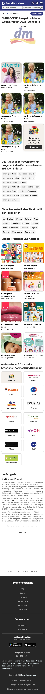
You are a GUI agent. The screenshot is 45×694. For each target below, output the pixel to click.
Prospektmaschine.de (28, 675)
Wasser (19, 219)
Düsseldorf (30, 187)
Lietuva (9, 666)
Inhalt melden (22, 597)
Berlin (9, 174)
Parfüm (10, 219)
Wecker (6, 223)
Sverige (30, 666)
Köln (28, 178)
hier (12, 500)
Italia (4, 666)
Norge (24, 666)
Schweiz (5, 663)
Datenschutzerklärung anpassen (22, 680)
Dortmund (27, 191)
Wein (36, 219)
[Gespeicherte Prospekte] (33, 3)
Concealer (13, 227)
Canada (39, 661)
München (11, 178)
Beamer (35, 223)
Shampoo (24, 227)
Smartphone (30, 232)
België (33, 661)
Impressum (22, 609)
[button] (37, 3)
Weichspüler (17, 232)
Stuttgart (11, 187)
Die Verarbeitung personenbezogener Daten (22, 689)
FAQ (22, 589)
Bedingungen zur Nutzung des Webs (22, 685)
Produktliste (22, 605)
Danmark (13, 663)
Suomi (20, 663)
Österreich (18, 661)
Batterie (28, 219)
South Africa (7, 668)
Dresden (11, 195)
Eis (4, 219)
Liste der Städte (22, 601)
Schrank (25, 223)
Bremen (29, 195)
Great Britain (34, 663)
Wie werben (22, 625)
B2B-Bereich (22, 630)
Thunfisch (15, 223)
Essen (9, 191)
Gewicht (6, 232)
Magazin (34, 227)
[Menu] (41, 3)
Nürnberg (11, 200)
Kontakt (22, 593)
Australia (26, 661)
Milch (5, 227)
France (26, 663)
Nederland (17, 666)
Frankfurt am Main (14, 182)
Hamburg (27, 174)
